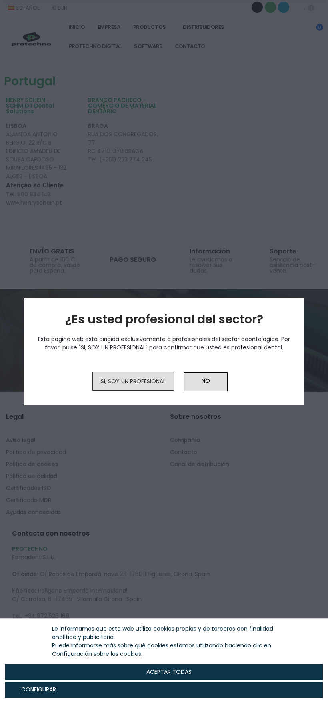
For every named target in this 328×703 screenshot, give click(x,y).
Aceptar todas (169, 672)
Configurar (38, 689)
